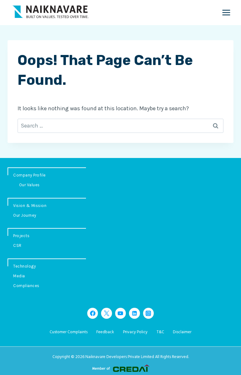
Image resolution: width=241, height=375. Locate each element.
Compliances (26, 285)
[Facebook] (92, 313)
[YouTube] (120, 313)
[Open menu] (226, 12)
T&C (160, 332)
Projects (21, 235)
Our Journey (24, 215)
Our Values (29, 184)
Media (19, 276)
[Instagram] (148, 313)
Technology (24, 266)
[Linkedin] (134, 313)
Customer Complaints (69, 332)
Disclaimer (182, 332)
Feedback (105, 332)
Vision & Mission (29, 205)
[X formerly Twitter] (106, 313)
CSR (17, 245)
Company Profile (29, 175)
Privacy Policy (135, 332)
